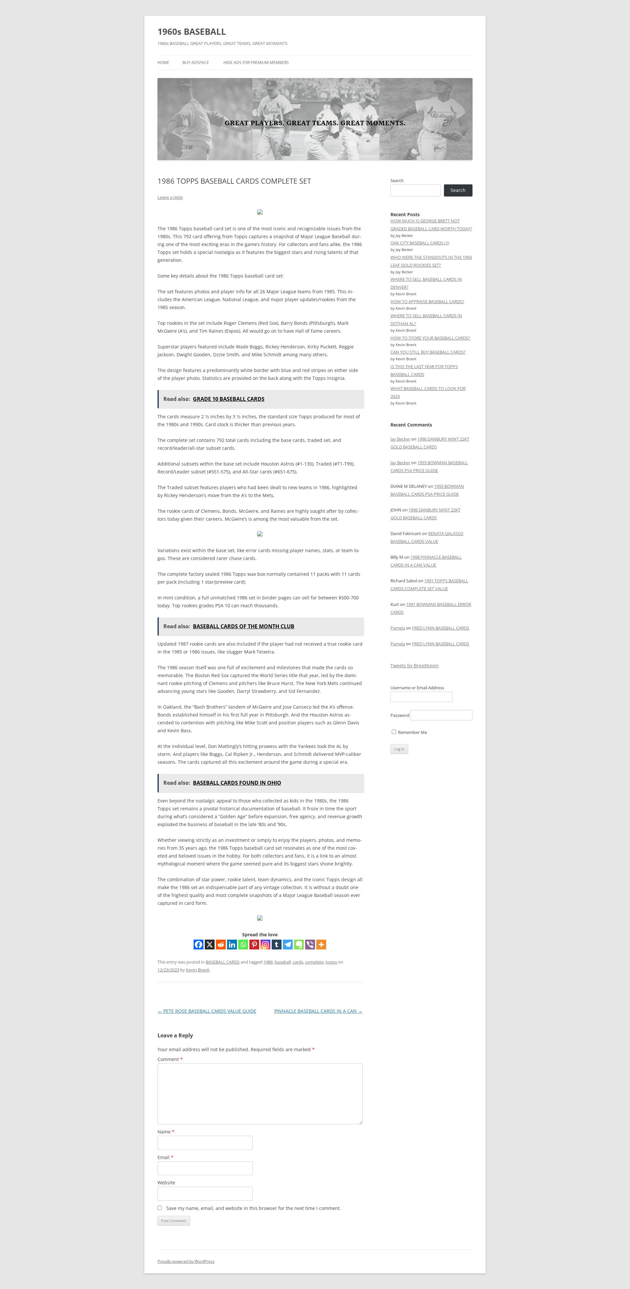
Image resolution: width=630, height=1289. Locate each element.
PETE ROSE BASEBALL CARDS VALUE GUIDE (207, 1011)
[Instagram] (265, 944)
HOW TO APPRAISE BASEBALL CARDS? (427, 301)
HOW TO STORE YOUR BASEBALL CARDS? (430, 338)
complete (314, 962)
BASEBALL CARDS (223, 962)
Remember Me (412, 732)
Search (397, 180)
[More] (321, 944)
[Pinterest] (254, 944)
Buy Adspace (195, 62)
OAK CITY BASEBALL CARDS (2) (419, 243)
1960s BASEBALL (192, 31)
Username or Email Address (417, 688)
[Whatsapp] (243, 944)
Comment (170, 1059)
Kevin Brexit (197, 970)
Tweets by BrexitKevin (414, 665)
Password (400, 715)
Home (163, 62)
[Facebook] (198, 944)
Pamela (397, 628)
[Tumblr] (277, 944)
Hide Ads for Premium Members (256, 62)
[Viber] (310, 944)
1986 (268, 962)
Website (166, 1182)
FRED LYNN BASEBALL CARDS (440, 628)
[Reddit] (221, 944)
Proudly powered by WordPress (186, 1261)
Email (166, 1157)
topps (331, 962)
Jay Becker (400, 439)
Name (166, 1132)
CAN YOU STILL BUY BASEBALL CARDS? (428, 352)
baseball (283, 962)
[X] (210, 944)
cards (298, 962)
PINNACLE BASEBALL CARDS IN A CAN (318, 1011)
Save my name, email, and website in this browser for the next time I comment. (253, 1208)
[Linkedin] (232, 944)
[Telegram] (288, 944)
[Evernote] (299, 944)
